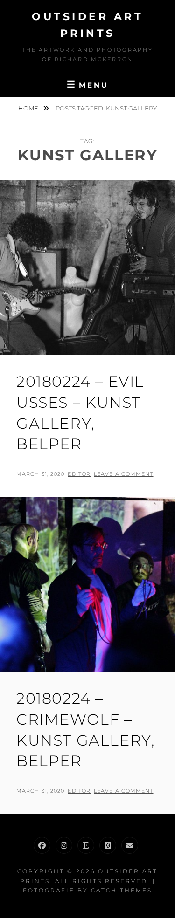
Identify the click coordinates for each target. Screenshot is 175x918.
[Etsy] (85, 845)
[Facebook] (42, 845)
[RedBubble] (107, 845)
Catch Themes (121, 890)
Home (29, 108)
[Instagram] (64, 845)
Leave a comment (124, 474)
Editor (79, 474)
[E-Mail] (129, 845)
